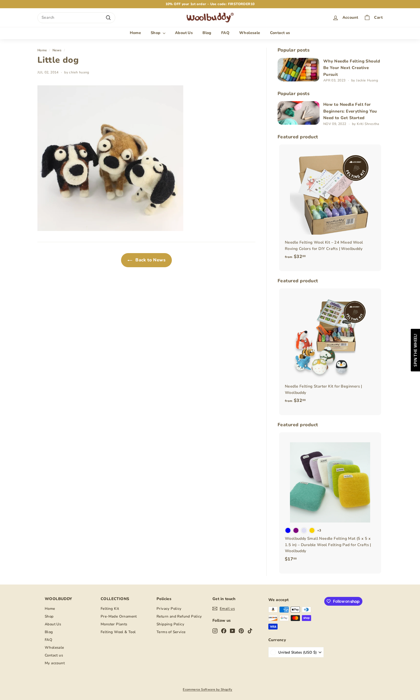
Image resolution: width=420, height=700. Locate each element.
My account (55, 663)
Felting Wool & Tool (118, 631)
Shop (156, 32)
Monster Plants (114, 624)
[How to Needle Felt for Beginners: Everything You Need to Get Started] (299, 113)
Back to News (150, 260)
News (57, 50)
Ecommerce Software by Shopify (207, 689)
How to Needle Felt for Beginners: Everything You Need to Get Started (350, 111)
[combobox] (76, 17)
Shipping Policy (170, 624)
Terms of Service (171, 631)
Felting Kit (110, 608)
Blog (206, 32)
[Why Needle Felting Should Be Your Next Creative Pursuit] (299, 69)
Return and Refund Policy (179, 616)
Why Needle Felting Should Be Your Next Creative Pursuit (351, 67)
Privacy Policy (169, 608)
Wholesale (249, 32)
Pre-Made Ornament (119, 616)
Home (135, 32)
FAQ (225, 32)
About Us (184, 32)
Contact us (280, 32)
